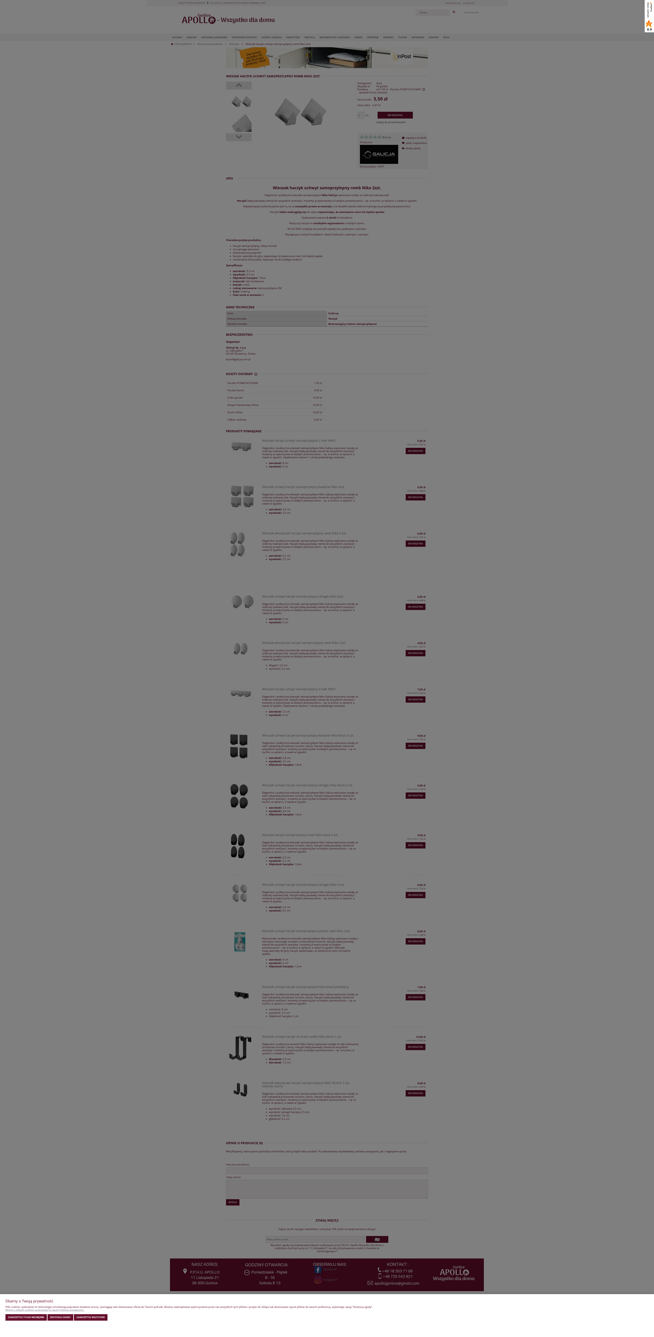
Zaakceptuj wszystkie (90, 1317)
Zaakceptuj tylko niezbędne (26, 1317)
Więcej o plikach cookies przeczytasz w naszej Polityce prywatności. (44, 1310)
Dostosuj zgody (60, 1317)
